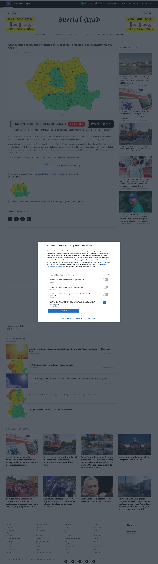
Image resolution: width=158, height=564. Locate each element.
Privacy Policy (91, 318)
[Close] (116, 246)
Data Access (79, 318)
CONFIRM (63, 311)
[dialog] (79, 282)
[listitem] (79, 275)
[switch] (105, 279)
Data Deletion (66, 318)
